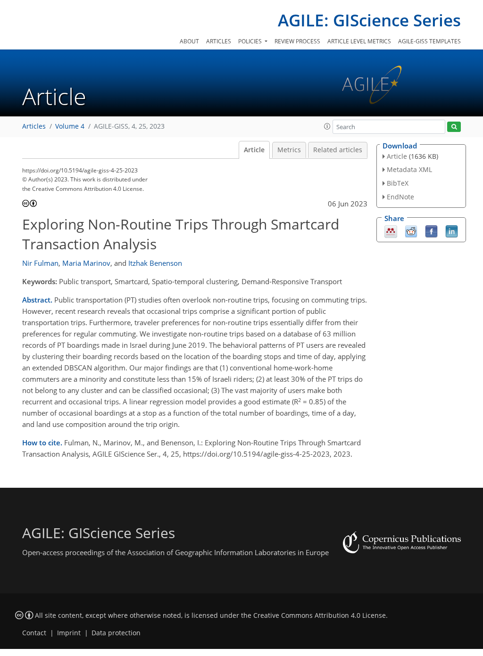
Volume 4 (69, 126)
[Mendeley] (390, 230)
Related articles (337, 150)
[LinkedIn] (451, 230)
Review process (297, 41)
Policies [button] (250, 41)
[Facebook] (431, 230)
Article (254, 150)
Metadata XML (409, 169)
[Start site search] (454, 127)
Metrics (289, 150)
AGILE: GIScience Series (369, 20)
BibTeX (397, 183)
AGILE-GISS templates (429, 41)
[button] (327, 126)
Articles (218, 41)
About (189, 41)
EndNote (400, 196)
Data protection (116, 633)
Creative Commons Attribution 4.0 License (319, 615)
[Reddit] (411, 230)
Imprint (69, 633)
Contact (34, 633)
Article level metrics (359, 41)
